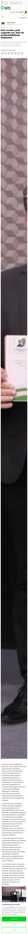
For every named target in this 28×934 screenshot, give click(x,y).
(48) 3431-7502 (22, 17)
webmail (17, 12)
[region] (14, 918)
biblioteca (12, 12)
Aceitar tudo (14, 919)
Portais (25, 13)
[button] (2, 17)
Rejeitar (14, 930)
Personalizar (14, 924)
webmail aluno (22, 12)
